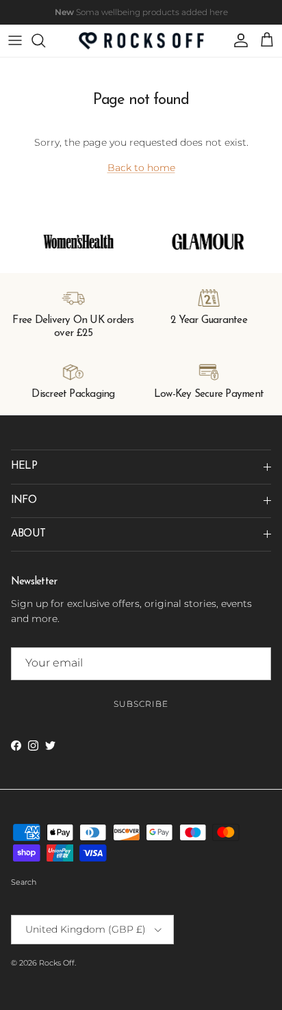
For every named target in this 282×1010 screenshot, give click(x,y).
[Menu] (15, 40)
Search (23, 882)
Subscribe (141, 704)
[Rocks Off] (141, 40)
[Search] (45, 40)
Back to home (141, 167)
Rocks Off (57, 963)
